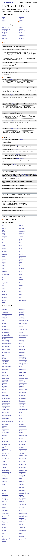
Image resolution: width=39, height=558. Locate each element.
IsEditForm (4, 253)
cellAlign (3, 283)
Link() (3, 521)
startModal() (21, 525)
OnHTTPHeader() (5, 522)
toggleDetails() (22, 531)
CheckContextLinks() (5, 470)
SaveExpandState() (22, 308)
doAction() (21, 27)
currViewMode (4, 300)
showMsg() (21, 524)
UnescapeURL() (22, 318)
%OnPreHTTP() (4, 426)
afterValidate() (21, 346)
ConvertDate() (4, 32)
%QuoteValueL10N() (5, 436)
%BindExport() (4, 321)
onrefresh (21, 276)
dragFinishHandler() (22, 369)
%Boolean (23, 174)
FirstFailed (3, 243)
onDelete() (21, 439)
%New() (3, 393)
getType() (21, 415)
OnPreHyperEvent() (5, 531)
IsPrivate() (3, 516)
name (20, 265)
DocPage (3, 239)
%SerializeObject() (5, 449)
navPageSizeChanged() (23, 435)
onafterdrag (21, 266)
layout (20, 260)
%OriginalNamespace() (6, 432)
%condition (4, 225)
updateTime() (21, 536)
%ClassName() (4, 326)
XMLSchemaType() (22, 337)
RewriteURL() (4, 541)
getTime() (21, 412)
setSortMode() (21, 507)
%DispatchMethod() (5, 334)
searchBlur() (21, 484)
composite (3, 291)
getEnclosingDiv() (22, 398)
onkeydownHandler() (23, 458)
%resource (3, 231)
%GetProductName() (5, 378)
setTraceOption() (22, 510)
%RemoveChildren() (5, 441)
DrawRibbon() (4, 481)
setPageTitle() (21, 499)
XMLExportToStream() (23, 329)
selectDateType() (22, 35)
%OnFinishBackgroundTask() (7, 415)
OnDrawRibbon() (5, 36)
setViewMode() (22, 511)
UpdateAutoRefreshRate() (23, 320)
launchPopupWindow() (23, 429)
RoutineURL (4, 263)
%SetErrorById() (4, 452)
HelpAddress (4, 246)
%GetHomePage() (5, 369)
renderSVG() (21, 481)
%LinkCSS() (4, 389)
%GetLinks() (4, 372)
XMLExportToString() (23, 331)
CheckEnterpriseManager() (6, 472)
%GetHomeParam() (5, 370)
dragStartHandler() (22, 373)
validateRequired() (22, 538)
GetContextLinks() (5, 495)
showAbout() (21, 515)
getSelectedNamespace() (23, 409)
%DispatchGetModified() (6, 331)
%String (11, 79)
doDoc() (20, 366)
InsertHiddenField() (5, 513)
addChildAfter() (22, 340)
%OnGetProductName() (6, 416)
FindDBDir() (4, 490)
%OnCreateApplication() (6, 403)
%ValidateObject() (5, 462)
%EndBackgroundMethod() (6, 352)
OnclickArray (4, 259)
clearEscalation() (22, 354)
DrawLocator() (4, 479)
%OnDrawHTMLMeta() (6, 412)
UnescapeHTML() (22, 317)
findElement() (21, 384)
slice (20, 286)
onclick (20, 269)
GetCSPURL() (4, 493)
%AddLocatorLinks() (5, 315)
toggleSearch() (21, 533)
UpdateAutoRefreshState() (23, 321)
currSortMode (4, 297)
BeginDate (3, 233)
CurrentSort (4, 237)
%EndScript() (4, 354)
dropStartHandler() (22, 377)
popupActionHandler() (23, 470)
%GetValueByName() (5, 381)
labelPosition (21, 257)
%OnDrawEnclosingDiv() (6, 407)
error (20, 234)
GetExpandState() (5, 499)
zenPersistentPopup (22, 300)
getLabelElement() (22, 403)
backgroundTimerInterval (6, 280)
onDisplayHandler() (22, 441)
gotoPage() (21, 421)
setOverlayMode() (22, 498)
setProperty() (21, 501)
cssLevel (3, 295)
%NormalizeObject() (5, 395)
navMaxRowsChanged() (23, 433)
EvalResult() (4, 488)
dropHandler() (21, 375)
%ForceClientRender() (5, 360)
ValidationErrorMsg (5, 274)
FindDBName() (4, 492)
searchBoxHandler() (22, 485)
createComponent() (22, 358)
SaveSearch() (4, 39)
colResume (21, 18)
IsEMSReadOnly (4, 251)
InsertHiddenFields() (5, 515)
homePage (21, 248)
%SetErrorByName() (5, 453)
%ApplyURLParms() (5, 318)
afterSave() (21, 344)
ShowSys (3, 268)
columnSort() (21, 355)
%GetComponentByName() (6, 366)
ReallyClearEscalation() (6, 538)
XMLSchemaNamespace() (23, 335)
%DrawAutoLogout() (5, 340)
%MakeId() (4, 392)
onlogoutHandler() (22, 462)
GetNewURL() (4, 504)
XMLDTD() (21, 326)
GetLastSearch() (4, 35)
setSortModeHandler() (23, 508)
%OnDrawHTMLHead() (6, 410)
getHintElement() (22, 401)
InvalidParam (4, 249)
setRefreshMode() (22, 504)
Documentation (28, 2)
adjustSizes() (21, 343)
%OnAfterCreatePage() (6, 29)
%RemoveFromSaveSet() (6, 444)
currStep (3, 299)
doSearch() (21, 29)
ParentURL (3, 262)
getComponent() (22, 395)
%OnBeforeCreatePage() (6, 401)
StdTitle (3, 269)
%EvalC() (3, 357)
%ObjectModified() (5, 396)
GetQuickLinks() (4, 505)
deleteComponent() (22, 361)
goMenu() (21, 418)
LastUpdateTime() (5, 519)
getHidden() (21, 400)
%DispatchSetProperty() (6, 338)
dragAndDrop (21, 225)
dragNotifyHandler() (22, 372)
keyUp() (20, 32)
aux (2, 279)
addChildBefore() (22, 341)
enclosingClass (22, 231)
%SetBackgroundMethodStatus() (7, 450)
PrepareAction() (4, 535)
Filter (3, 242)
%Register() (4, 438)
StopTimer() (21, 314)
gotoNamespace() (22, 419)
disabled (3, 302)
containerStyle (4, 294)
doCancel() (21, 364)
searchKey (21, 283)
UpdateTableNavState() (23, 323)
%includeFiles (4, 228)
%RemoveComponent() (6, 442)
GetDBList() (4, 496)
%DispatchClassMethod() (6, 329)
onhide (20, 274)
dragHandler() (21, 370)
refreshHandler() (22, 473)
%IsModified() (4, 386)
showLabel (21, 285)
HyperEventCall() (5, 508)
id (19, 249)
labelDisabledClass (22, 256)
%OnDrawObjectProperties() (7, 413)
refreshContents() (22, 472)
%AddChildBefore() (5, 311)
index (20, 251)
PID (2, 260)
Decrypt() (3, 475)
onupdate (21, 279)
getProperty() (21, 407)
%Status (21, 139)
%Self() (3, 447)
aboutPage (4, 276)
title (20, 288)
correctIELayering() (22, 357)
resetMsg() (21, 482)
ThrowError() (21, 315)
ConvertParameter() (5, 473)
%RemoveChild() (5, 439)
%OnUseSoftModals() (5, 429)
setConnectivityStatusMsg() (24, 493)
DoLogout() (4, 476)
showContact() (21, 518)
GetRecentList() (4, 507)
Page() (3, 533)
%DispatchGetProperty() (6, 332)
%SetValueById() (5, 456)
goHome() (21, 416)
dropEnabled (21, 228)
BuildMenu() (4, 465)
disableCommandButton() (23, 363)
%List (35, 174)
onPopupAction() (22, 444)
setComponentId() (22, 492)
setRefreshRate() (22, 505)
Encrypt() (3, 484)
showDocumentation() (23, 519)
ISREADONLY (4, 248)
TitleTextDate (4, 21)
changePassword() (22, 349)
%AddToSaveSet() (5, 317)
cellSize (3, 285)
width (20, 297)
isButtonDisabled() (22, 426)
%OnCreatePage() (5, 404)
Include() (3, 511)
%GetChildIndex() (5, 361)
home (20, 246)
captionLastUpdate (5, 282)
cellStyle (3, 286)
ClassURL (3, 234)
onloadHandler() (22, 33)
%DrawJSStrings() (5, 347)
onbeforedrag (21, 268)
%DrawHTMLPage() (5, 346)
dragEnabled (21, 226)
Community (35, 2)
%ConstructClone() (5, 327)
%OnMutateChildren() (5, 423)
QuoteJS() (3, 536)
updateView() (21, 38)
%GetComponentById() (6, 364)
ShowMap (3, 266)
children (3, 289)
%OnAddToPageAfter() (6, 398)
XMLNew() (21, 332)
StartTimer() (21, 312)
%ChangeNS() (4, 323)
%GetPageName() (5, 375)
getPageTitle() (21, 406)
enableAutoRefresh (22, 230)
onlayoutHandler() (22, 461)
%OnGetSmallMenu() (5, 418)
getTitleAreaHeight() (22, 413)
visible (20, 295)
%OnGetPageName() (5, 30)
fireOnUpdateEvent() (23, 390)
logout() (20, 430)
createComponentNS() (23, 360)
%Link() (3, 387)
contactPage (4, 292)
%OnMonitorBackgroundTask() (7, 421)
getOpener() (21, 404)
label (20, 253)
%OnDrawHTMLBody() (6, 409)
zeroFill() (20, 539)
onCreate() (21, 438)
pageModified (21, 280)
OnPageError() (4, 525)
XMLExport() (21, 327)
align (3, 277)
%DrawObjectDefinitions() (6, 349)
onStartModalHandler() (23, 453)
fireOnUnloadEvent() (23, 389)
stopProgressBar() (22, 528)
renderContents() (22, 479)
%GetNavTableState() (5, 373)
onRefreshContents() (23, 446)
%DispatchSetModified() (6, 335)
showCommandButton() (23, 516)
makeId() (21, 432)
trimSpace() (21, 535)
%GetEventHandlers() (5, 367)
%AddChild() (4, 308)
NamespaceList (4, 257)
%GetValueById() (5, 380)
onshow (20, 277)
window (20, 299)
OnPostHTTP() (4, 527)
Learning (21, 2)
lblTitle (20, 262)
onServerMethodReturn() (23, 452)
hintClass (21, 243)
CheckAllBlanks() (5, 469)
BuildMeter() (4, 467)
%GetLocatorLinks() (5, 27)
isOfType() (21, 427)
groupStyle (21, 237)
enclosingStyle (21, 233)
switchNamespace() (22, 530)
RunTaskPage (4, 18)
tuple (20, 289)
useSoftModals (22, 292)
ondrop (20, 272)
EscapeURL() (4, 487)
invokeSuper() (21, 424)
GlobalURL (3, 245)
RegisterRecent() (4, 539)
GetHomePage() (4, 501)
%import (3, 226)
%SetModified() (4, 455)
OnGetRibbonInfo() (5, 38)
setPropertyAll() (22, 502)
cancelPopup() (21, 347)
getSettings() (21, 410)
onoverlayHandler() (22, 464)
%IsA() (3, 384)
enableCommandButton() (23, 378)
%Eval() (3, 355)
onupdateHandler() (22, 469)
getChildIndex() (22, 393)
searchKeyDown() (22, 488)
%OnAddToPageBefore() (6, 400)
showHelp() (21, 522)
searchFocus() (21, 487)
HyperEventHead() (5, 510)
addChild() (21, 338)
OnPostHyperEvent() (5, 528)
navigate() (21, 436)
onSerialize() (21, 447)
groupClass (21, 236)
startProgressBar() (22, 527)
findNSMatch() (21, 386)
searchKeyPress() (22, 490)
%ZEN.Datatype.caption (15, 120)
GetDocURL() (4, 498)
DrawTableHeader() (5, 33)
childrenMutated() (22, 352)
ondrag (20, 271)
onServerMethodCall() (23, 449)
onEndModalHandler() (23, 442)
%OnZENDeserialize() (5, 430)
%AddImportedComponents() (7, 314)
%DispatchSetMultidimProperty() (7, 337)
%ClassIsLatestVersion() (6, 324)
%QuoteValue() (4, 435)
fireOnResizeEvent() (22, 387)
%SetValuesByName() (5, 459)
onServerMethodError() (23, 450)
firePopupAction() (22, 392)
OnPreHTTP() (4, 530)
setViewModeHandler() (23, 513)
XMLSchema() (21, 334)
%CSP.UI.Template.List (24, 9)
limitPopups (21, 263)
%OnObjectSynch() (5, 424)
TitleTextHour (21, 17)
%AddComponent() (5, 312)
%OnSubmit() (4, 427)
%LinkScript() (4, 390)
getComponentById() (23, 396)
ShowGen (3, 265)
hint (20, 242)
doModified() (21, 367)
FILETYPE (3, 17)
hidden (20, 240)
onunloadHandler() (22, 467)
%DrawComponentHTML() (6, 343)
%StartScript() (4, 461)
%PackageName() (5, 433)
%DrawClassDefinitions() (6, 341)
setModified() (21, 496)
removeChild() (21, 476)
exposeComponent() (23, 383)
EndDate (3, 240)
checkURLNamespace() (23, 350)
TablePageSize (4, 272)
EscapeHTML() (4, 485)
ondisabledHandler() (23, 455)
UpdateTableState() (22, 324)
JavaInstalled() (4, 518)
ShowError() (21, 311)
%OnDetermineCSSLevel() (6, 406)
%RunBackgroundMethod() (6, 446)
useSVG (20, 291)
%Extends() (4, 358)
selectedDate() (21, 36)
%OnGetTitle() (4, 419)
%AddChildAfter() (5, 309)
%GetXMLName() (5, 383)
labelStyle (21, 259)
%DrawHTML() (4, 344)
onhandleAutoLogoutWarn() (24, 456)
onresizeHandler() (22, 465)
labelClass (21, 254)
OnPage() (3, 524)
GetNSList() (4, 502)
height (20, 239)
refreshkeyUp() (22, 475)
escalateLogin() (22, 381)
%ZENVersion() (4, 464)
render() (20, 478)
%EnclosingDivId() (5, 350)
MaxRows (3, 256)
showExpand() (21, 521)
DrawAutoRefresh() (5, 478)
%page (3, 230)
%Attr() (3, 320)
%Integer (18, 154)
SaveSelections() (22, 309)
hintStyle (20, 245)
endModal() (21, 380)
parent (20, 282)
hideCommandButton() (23, 423)
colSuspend (21, 20)
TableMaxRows (4, 271)
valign (20, 294)
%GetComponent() (5, 363)
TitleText (3, 20)
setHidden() (21, 495)
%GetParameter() (5, 377)
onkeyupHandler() (22, 459)
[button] (2, 43)
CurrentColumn (4, 236)
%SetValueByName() (5, 458)
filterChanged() (22, 30)
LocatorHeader (4, 254)
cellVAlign (3, 288)
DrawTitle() (4, 482)
